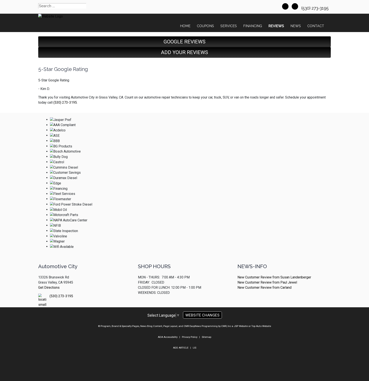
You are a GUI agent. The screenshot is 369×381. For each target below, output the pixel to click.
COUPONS (205, 26)
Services (228, 26)
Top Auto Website (261, 326)
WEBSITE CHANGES (202, 315)
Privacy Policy (189, 336)
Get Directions (49, 287)
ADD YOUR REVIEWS (184, 52)
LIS (194, 347)
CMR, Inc (226, 326)
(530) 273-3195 (315, 8)
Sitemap (206, 336)
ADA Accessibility (167, 336)
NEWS (295, 26)
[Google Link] (295, 6)
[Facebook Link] (285, 6)
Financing (252, 26)
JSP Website (241, 326)
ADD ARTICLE (180, 347)
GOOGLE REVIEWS (184, 42)
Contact (315, 26)
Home (185, 26)
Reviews (276, 26)
